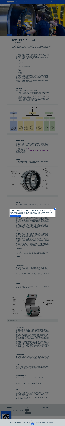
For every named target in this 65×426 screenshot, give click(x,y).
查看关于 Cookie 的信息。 (50, 422)
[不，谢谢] (63, 422)
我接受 (32, 424)
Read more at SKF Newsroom (16, 215)
